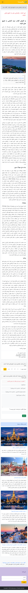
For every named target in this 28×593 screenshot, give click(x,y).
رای (5, 369)
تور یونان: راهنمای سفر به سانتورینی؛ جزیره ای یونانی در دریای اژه (14, 544)
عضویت (24, 582)
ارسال (24, 416)
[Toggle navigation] (2, 2)
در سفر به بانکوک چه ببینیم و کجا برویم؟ (18, 511)
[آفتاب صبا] (22, 2)
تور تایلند (21, 78)
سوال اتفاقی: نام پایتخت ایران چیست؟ (17, 409)
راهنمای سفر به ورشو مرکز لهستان (20, 477)
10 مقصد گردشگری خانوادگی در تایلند (19, 447)
